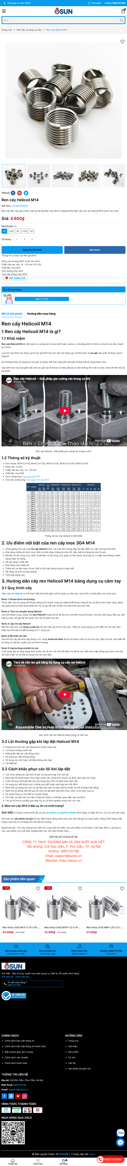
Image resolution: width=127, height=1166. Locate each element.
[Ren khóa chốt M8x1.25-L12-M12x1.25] (105, 905)
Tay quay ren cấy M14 (37, 479)
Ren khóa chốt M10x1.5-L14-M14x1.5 (61, 927)
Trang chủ (73, 1040)
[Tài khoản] (94, 3)
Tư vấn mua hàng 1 (17, 983)
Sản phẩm (73, 1052)
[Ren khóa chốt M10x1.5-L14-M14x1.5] (63, 905)
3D (31, 231)
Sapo (92, 1154)
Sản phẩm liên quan (19, 879)
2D (17, 231)
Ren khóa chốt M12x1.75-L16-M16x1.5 (20, 927)
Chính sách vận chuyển (16, 1057)
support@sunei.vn (18, 1089)
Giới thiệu (72, 1046)
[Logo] (63, 11)
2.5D (24, 231)
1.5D (11, 231)
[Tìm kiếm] (121, 20)
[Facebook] (4, 1096)
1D (4, 231)
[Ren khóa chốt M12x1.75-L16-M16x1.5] (21, 905)
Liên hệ (71, 1063)
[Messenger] (120, 1142)
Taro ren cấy (28, 476)
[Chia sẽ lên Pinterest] (19, 193)
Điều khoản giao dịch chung (19, 1052)
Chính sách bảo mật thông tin (19, 1040)
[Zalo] (120, 1133)
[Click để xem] (63, 101)
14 (39, 476)
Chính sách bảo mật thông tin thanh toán (25, 1046)
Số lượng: (6, 239)
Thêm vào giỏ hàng (32, 250)
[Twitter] (11, 1096)
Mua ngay (95, 250)
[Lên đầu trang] (122, 1124)
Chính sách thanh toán (16, 1063)
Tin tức (71, 1057)
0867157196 (41, 299)
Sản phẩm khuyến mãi (79, 1068)
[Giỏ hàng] (123, 11)
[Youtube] (18, 1096)
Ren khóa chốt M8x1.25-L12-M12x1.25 (103, 927)
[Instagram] (24, 1096)
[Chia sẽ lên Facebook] (13, 193)
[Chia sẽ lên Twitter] (26, 193)
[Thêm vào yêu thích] (122, 41)
